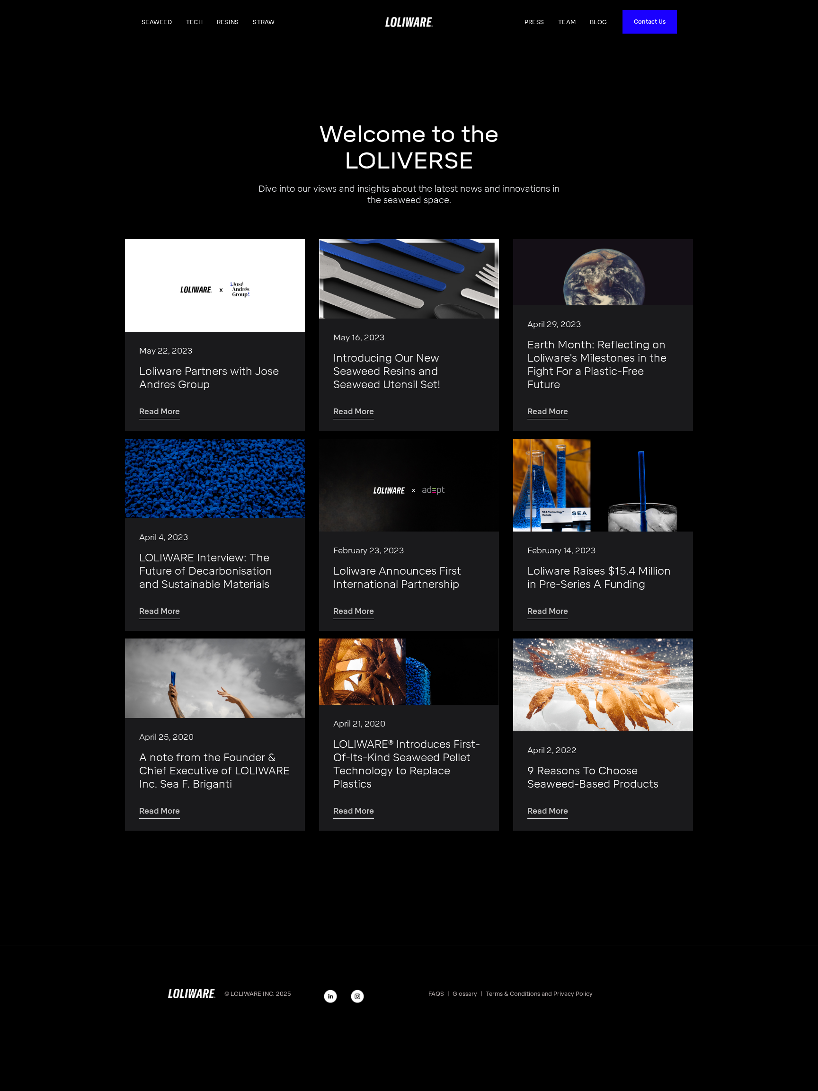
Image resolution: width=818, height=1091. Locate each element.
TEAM (567, 22)
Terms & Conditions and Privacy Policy (539, 994)
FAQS (436, 994)
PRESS (534, 22)
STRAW (264, 22)
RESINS (228, 22)
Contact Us (650, 21)
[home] (409, 22)
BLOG (598, 22)
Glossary (465, 994)
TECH (194, 22)
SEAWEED (157, 22)
